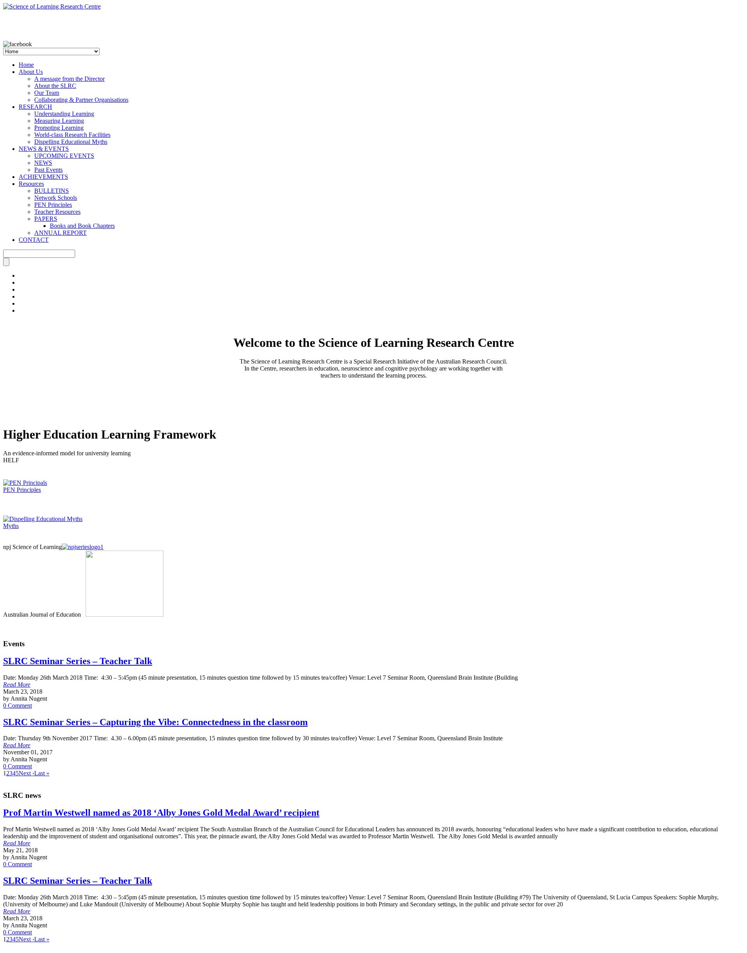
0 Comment (17, 705)
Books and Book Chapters (82, 225)
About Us (31, 71)
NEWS (43, 162)
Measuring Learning (59, 120)
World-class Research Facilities (72, 134)
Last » (41, 773)
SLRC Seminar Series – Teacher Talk (77, 661)
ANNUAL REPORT (60, 232)
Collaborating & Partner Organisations (81, 99)
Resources (31, 183)
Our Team (46, 92)
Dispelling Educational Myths (70, 141)
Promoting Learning (59, 127)
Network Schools (55, 197)
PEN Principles (53, 204)
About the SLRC (55, 85)
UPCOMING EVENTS (64, 155)
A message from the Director (69, 78)
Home (26, 64)
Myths (11, 526)
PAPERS (45, 218)
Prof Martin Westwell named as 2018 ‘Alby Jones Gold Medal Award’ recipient (161, 813)
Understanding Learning (64, 113)
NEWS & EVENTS (44, 148)
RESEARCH (35, 106)
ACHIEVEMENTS (43, 176)
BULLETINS (51, 190)
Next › (26, 773)
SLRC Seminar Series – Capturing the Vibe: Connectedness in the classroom (155, 722)
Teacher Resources (57, 211)
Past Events (48, 169)
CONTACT (34, 239)
